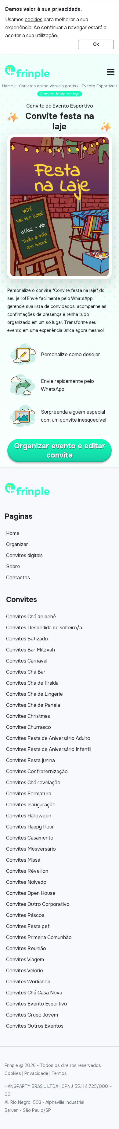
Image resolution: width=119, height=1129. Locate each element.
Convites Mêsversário (31, 849)
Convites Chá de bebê (31, 616)
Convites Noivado (26, 882)
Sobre (13, 566)
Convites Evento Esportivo (36, 1004)
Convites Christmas (28, 716)
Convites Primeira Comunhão (39, 937)
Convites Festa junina (30, 760)
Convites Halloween (28, 815)
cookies (33, 19)
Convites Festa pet (28, 926)
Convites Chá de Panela (33, 705)
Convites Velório (24, 970)
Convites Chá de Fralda (32, 683)
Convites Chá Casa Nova (34, 992)
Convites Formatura (28, 793)
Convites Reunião (26, 948)
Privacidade (36, 1073)
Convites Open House (31, 893)
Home (7, 86)
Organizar (17, 544)
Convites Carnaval (26, 661)
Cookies (13, 1073)
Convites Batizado (27, 638)
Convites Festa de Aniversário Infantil (48, 749)
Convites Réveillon (27, 871)
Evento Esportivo (98, 86)
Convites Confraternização (37, 771)
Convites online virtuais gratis (47, 86)
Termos (59, 1073)
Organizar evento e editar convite (59, 450)
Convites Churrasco (28, 727)
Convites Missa (23, 860)
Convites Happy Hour (30, 827)
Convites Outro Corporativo (38, 904)
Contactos (18, 577)
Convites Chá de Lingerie (34, 694)
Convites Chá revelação (33, 782)
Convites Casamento (29, 838)
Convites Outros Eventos (34, 1026)
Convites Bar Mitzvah (30, 650)
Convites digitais (24, 555)
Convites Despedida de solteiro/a (44, 627)
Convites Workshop (28, 981)
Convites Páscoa (25, 915)
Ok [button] (96, 44)
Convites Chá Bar (25, 672)
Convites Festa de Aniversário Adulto (48, 738)
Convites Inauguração (31, 804)
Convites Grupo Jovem (32, 1015)
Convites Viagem (25, 959)
